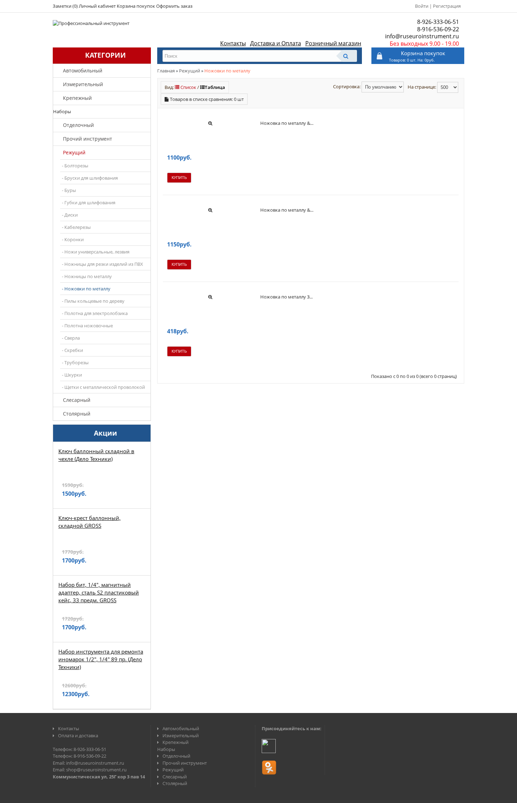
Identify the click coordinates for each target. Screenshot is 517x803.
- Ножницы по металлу (87, 276)
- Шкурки (72, 375)
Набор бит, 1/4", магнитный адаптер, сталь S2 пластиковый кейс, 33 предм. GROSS (98, 592)
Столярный (76, 413)
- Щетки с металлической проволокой (103, 387)
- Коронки (73, 239)
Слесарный (76, 400)
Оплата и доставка (78, 735)
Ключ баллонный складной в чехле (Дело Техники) (96, 455)
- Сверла (71, 338)
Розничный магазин (333, 43)
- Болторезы (75, 165)
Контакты (233, 43)
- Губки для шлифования (88, 202)
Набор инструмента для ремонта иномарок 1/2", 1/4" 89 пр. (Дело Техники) (100, 659)
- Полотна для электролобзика (95, 313)
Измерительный (83, 84)
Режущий (74, 152)
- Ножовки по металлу (86, 288)
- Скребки (72, 350)
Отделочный (78, 125)
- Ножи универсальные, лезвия (95, 252)
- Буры (69, 190)
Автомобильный (82, 70)
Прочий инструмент (87, 138)
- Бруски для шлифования (90, 178)
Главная (166, 71)
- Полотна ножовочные (87, 325)
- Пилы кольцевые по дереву (93, 301)
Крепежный (77, 98)
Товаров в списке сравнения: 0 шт (207, 99)
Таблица (215, 87)
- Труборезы (75, 362)
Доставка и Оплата (275, 43)
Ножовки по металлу (227, 71)
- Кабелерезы (76, 227)
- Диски (70, 215)
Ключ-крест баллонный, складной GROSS (89, 521)
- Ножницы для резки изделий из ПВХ (102, 264)
